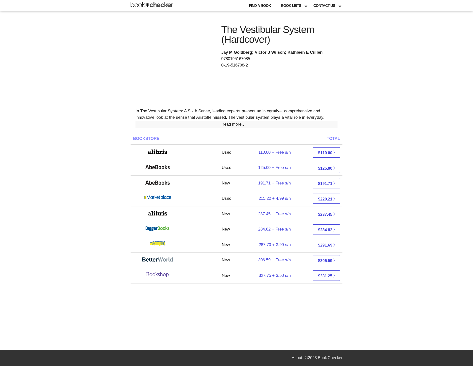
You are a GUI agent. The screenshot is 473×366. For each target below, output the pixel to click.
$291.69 (326, 245)
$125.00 (326, 168)
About (297, 358)
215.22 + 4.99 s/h (275, 198)
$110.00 (326, 152)
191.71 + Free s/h (274, 183)
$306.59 (326, 260)
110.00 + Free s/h (274, 152)
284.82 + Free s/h (274, 229)
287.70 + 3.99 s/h (275, 244)
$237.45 (326, 214)
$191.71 (326, 183)
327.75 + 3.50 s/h (275, 275)
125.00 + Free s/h (274, 167)
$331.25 (326, 275)
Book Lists (291, 5)
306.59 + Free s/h (274, 260)
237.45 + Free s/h (274, 214)
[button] (236, 124)
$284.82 (326, 229)
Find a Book (260, 5)
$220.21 (326, 199)
